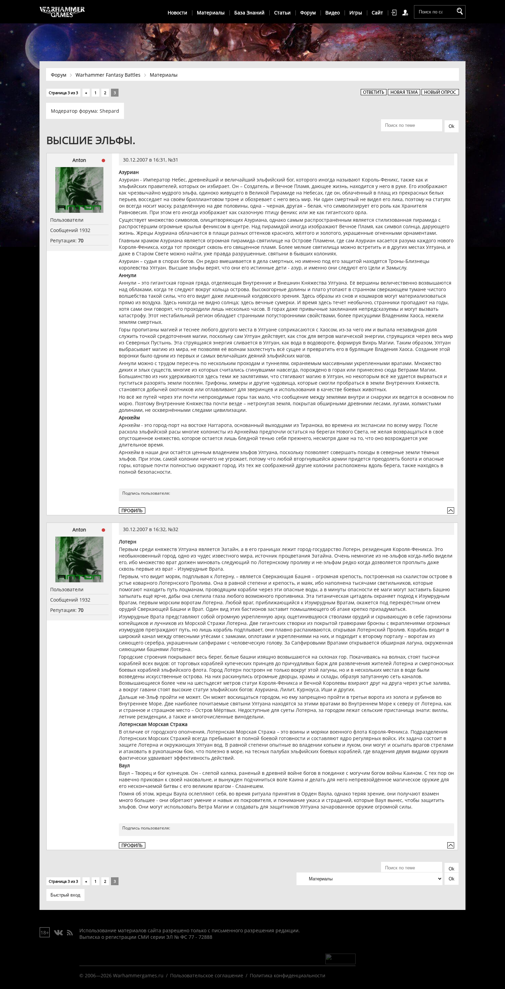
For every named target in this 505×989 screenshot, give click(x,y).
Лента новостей (70, 933)
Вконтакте (58, 933)
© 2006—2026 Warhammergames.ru (121, 975)
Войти (395, 12)
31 (175, 159)
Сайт (377, 12)
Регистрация (406, 12)
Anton (79, 160)
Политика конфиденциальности (287, 975)
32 (175, 529)
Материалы (211, 12)
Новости (177, 12)
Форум (308, 12)
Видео (332, 12)
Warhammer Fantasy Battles (108, 75)
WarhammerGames (63, 12)
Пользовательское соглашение (206, 975)
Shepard (109, 111)
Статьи (282, 12)
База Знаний (249, 12)
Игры (355, 12)
